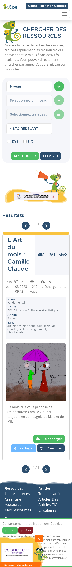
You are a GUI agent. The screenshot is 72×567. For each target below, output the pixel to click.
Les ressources (17, 493)
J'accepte (10, 530)
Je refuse (26, 530)
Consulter (53, 448)
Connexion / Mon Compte (47, 6)
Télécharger (52, 439)
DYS (15, 141)
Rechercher (25, 156)
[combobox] (29, 86)
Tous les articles (51, 493)
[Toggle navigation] (64, 14)
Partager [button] (26, 448)
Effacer (50, 156)
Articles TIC (47, 504)
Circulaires (47, 510)
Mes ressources (18, 510)
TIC (30, 141)
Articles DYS (48, 499)
